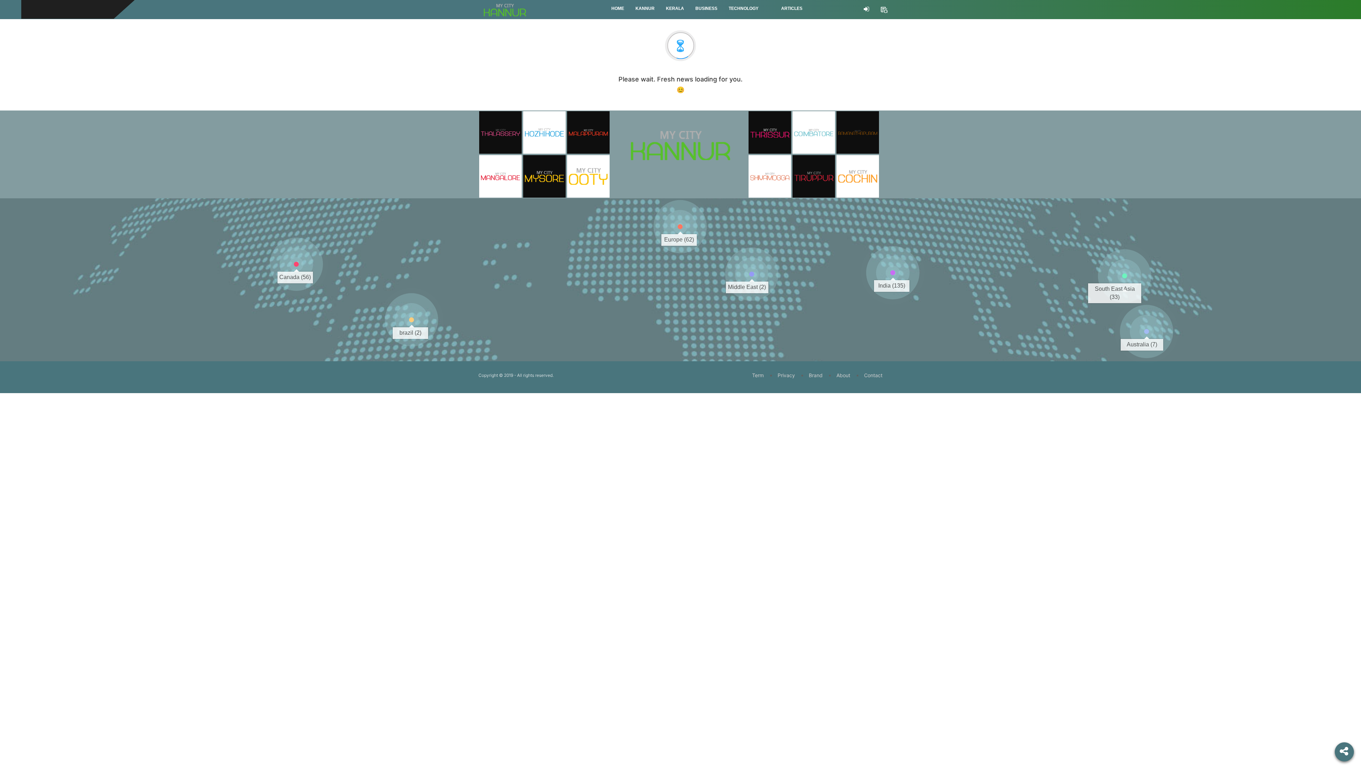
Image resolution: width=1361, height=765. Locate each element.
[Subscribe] (883, 9)
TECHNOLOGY (743, 8)
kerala (675, 8)
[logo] (680, 135)
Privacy (786, 375)
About (843, 375)
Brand (816, 375)
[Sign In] (866, 9)
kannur (645, 8)
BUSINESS (706, 8)
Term (758, 375)
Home (617, 8)
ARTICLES (791, 8)
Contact (873, 375)
